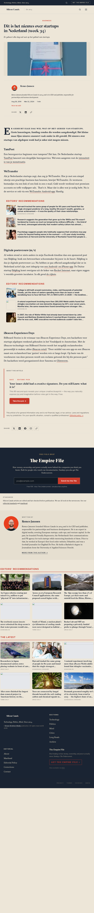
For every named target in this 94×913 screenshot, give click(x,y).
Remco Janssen (27, 86)
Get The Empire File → (65, 762)
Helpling (16, 270)
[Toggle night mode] (67, 2)
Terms (69, 783)
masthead (23, 503)
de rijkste (51, 274)
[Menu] (86, 9)
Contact (7, 771)
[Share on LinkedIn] (26, 112)
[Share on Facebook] (25, 428)
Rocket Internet (62, 270)
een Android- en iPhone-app (58, 266)
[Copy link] (31, 112)
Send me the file (69, 481)
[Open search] (80, 9)
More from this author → (35, 553)
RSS (63, 768)
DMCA (87, 783)
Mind (51, 728)
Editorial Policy (10, 762)
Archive (52, 742)
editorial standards (10, 503)
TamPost (8, 157)
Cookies (78, 783)
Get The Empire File (81, 2)
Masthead (8, 758)
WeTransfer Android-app (42, 191)
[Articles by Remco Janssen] (15, 88)
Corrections (9, 767)
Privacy (60, 783)
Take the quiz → (19, 401)
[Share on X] (20, 112)
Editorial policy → (76, 415)
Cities (51, 733)
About (6, 754)
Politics (52, 724)
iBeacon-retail (39, 349)
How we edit (16, 106)
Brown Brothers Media (13, 726)
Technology (54, 719)
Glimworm (62, 360)
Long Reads (54, 737)
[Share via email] (31, 428)
